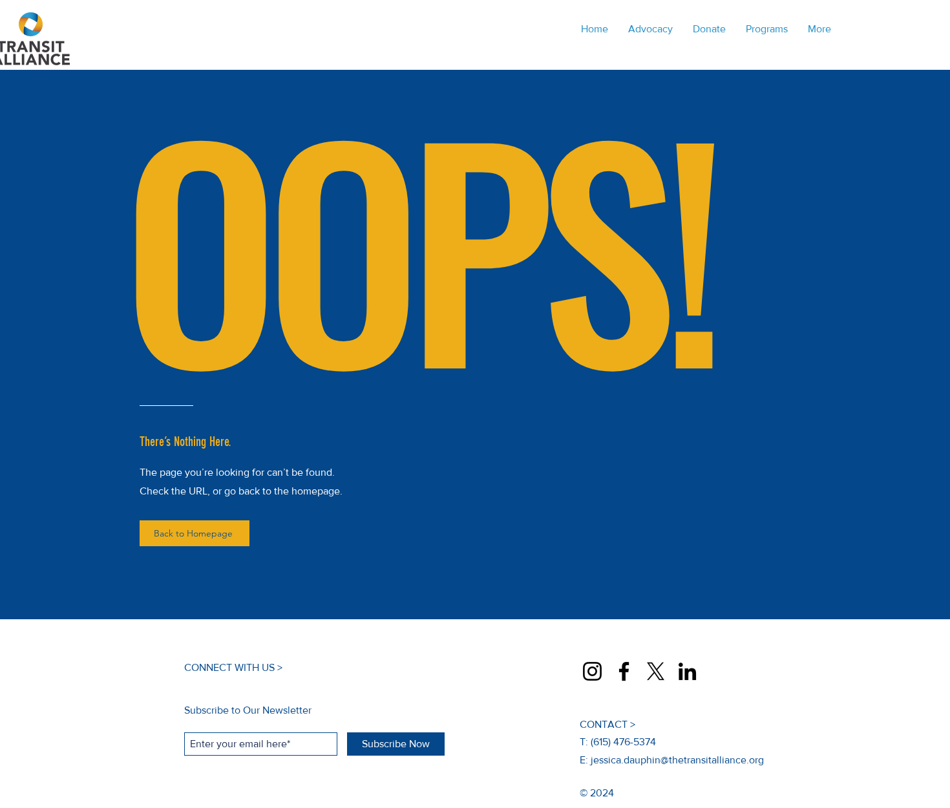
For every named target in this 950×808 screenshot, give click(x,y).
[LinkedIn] (687, 671)
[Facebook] (624, 671)
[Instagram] (592, 671)
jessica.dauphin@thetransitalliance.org (677, 759)
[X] (655, 671)
